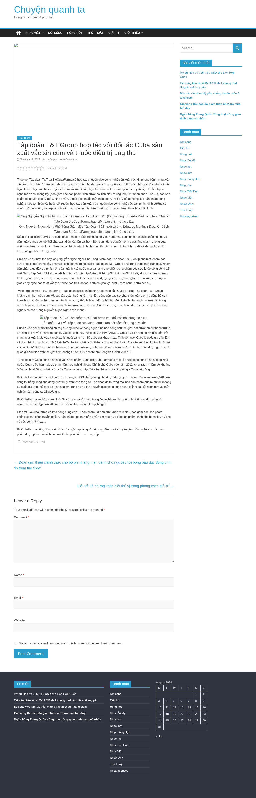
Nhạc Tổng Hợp (190, 179)
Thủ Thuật (95, 32)
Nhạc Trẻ (186, 185)
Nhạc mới (186, 172)
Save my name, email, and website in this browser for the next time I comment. (70, 643)
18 (167, 713)
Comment (21, 517)
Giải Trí (114, 32)
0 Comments (70, 159)
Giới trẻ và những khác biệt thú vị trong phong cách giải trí (125, 486)
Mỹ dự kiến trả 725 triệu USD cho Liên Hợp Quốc (45, 693)
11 (167, 707)
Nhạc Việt (32, 32)
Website (19, 620)
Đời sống (55, 32)
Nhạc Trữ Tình (189, 191)
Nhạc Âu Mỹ (187, 160)
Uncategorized (189, 216)
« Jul (159, 736)
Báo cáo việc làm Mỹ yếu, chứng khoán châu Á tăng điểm (50, 706)
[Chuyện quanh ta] (18, 33)
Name (19, 575)
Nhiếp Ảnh (186, 203)
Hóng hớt (75, 32)
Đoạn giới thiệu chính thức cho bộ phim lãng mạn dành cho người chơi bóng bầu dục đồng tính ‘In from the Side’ (92, 465)
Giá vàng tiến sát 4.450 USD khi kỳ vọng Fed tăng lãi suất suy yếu (56, 700)
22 (196, 713)
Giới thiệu (132, 32)
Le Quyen (52, 159)
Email (18, 597)
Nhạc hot (185, 166)
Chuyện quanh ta (49, 9)
